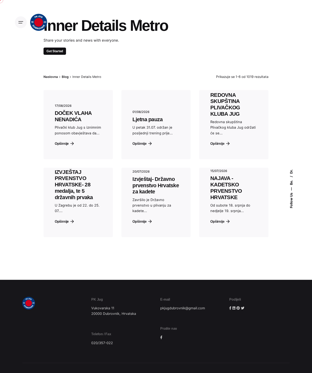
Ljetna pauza (147, 119)
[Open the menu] (21, 22)
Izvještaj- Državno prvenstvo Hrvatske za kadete (155, 185)
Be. (291, 182)
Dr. (291, 171)
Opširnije (139, 143)
